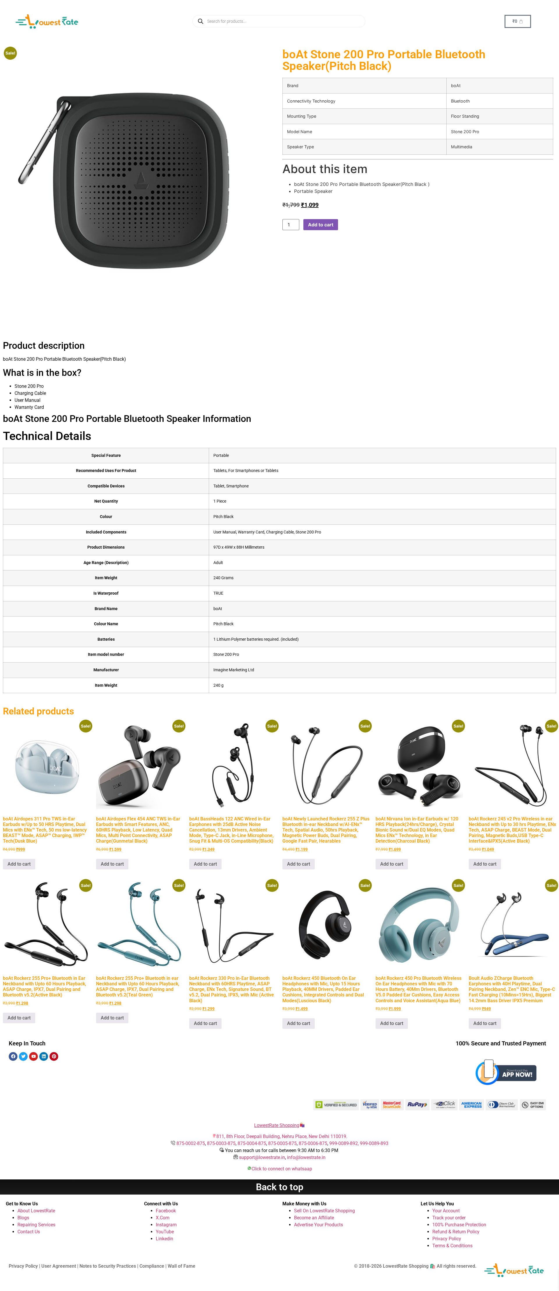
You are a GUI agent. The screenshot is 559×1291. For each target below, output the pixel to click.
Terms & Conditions (452, 1245)
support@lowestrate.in (262, 1157)
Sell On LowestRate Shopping (324, 1210)
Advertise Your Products (318, 1224)
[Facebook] (13, 1056)
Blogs (23, 1217)
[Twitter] (23, 1056)
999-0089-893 (374, 1143)
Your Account (446, 1210)
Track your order (449, 1217)
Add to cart (320, 225)
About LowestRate (36, 1210)
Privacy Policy (446, 1238)
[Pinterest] (53, 1056)
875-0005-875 (282, 1143)
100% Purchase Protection (459, 1224)
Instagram (166, 1224)
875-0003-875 (221, 1143)
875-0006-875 (313, 1143)
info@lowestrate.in (306, 1157)
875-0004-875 (252, 1143)
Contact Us (28, 1231)
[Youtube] (33, 1056)
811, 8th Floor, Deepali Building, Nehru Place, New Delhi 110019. (281, 1136)
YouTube (165, 1231)
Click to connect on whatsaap (282, 1169)
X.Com (162, 1217)
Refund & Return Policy (456, 1231)
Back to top (279, 1187)
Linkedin (164, 1238)
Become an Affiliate (314, 1217)
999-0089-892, (344, 1143)
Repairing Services (36, 1224)
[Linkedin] (43, 1056)
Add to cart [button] (19, 864)
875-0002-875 (190, 1143)
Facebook (166, 1210)
